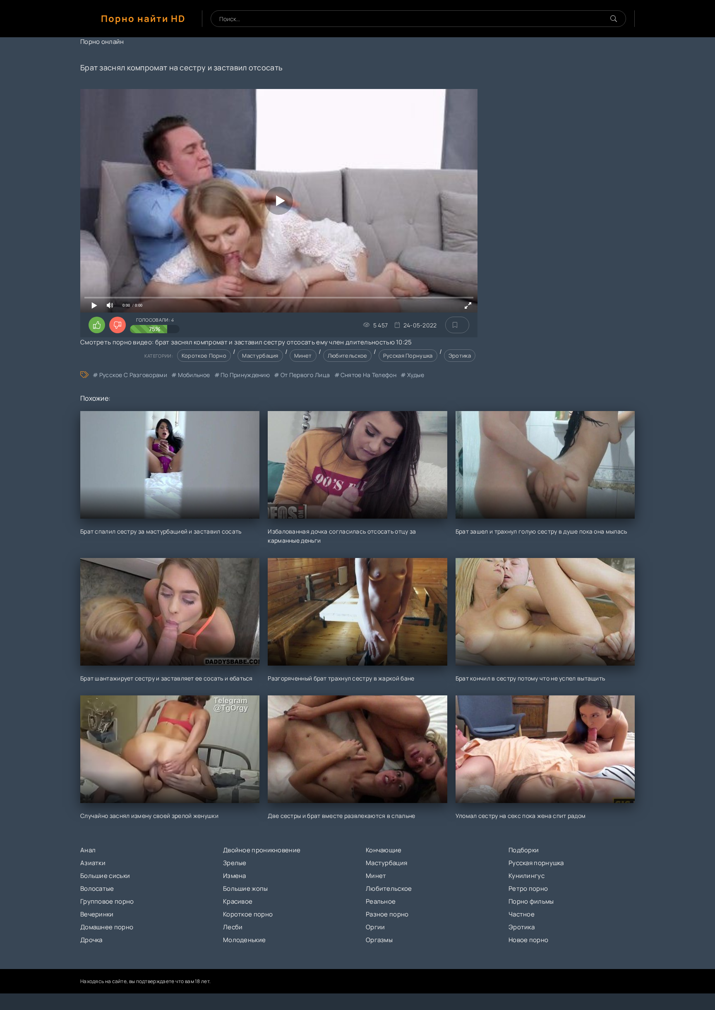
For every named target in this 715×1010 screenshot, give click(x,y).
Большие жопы (245, 888)
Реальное (381, 901)
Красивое (237, 901)
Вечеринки (97, 914)
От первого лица (305, 375)
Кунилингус (527, 875)
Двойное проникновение (261, 850)
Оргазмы (379, 939)
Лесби (233, 927)
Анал (88, 850)
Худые (415, 375)
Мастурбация (260, 355)
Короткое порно (204, 355)
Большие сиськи (105, 875)
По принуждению (245, 375)
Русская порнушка (408, 355)
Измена (234, 875)
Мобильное (194, 375)
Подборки (524, 850)
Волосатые (97, 888)
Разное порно (387, 914)
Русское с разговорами (133, 375)
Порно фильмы (531, 901)
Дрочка (91, 939)
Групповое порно (107, 901)
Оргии (375, 927)
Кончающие (384, 850)
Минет (303, 355)
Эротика (460, 355)
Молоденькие (244, 939)
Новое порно (528, 939)
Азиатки (93, 862)
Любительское (347, 355)
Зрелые (235, 862)
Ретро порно (528, 888)
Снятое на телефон (368, 375)
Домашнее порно (106, 927)
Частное (522, 914)
